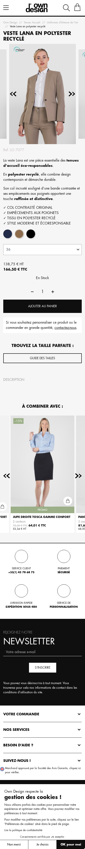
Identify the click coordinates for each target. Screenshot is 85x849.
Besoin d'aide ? (18, 745)
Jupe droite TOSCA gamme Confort (41, 517)
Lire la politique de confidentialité (23, 830)
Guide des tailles (42, 358)
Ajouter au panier (42, 306)
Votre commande (21, 714)
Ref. (6, 150)
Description (13, 379)
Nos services (16, 730)
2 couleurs (19, 521)
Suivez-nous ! (17, 761)
